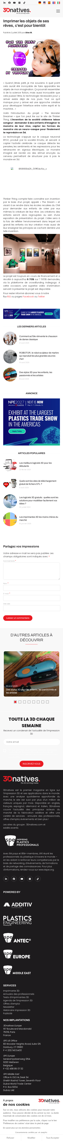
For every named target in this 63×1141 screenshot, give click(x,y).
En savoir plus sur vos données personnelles (21, 1128)
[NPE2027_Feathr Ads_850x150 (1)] (31, 314)
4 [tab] (29, 702)
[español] (49, 3)
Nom (5, 583)
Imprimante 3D (11, 990)
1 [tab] (15, 702)
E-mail (6, 593)
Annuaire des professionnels (18, 994)
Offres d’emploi (11, 1003)
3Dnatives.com (34, 824)
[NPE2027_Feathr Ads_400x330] (31, 422)
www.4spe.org (46, 869)
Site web (6, 604)
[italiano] (58, 3)
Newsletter (8, 1006)
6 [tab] (38, 702)
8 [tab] (47, 702)
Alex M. (28, 32)
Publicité (7, 1013)
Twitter (41, 296)
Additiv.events (10, 827)
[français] (54, 3)
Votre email (12, 741)
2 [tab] (20, 702)
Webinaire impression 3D (16, 1010)
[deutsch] (40, 3)
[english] (44, 3)
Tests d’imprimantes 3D (16, 997)
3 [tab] (24, 702)
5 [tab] (33, 702)
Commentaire (9, 561)
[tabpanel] (31, 674)
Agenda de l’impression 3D (18, 1000)
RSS (9, 296)
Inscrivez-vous (31, 763)
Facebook (28, 296)
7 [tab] (42, 702)
